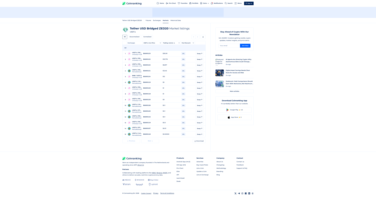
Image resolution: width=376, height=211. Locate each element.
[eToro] (139, 184)
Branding (219, 171)
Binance (159, 173)
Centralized (147, 37)
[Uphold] (153, 184)
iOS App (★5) (181, 165)
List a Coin (200, 168)
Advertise (200, 162)
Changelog (220, 165)
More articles (234, 91)
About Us (140, 165)
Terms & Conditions (167, 193)
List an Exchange (203, 175)
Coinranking (134, 3)
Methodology (221, 168)
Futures (148, 20)
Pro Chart (180, 168)
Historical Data (175, 20)
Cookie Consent (146, 193)
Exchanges (157, 20)
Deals (178, 181)
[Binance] (139, 180)
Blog (218, 175)
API (178, 175)
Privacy (155, 193)
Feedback (240, 165)
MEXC (154, 173)
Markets (166, 20)
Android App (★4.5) (183, 162)
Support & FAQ (242, 168)
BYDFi (165, 173)
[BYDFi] (126, 184)
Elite (178, 171)
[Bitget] (153, 180)
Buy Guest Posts (202, 165)
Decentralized (134, 37)
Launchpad (180, 178)
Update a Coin (202, 171)
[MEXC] (126, 180)
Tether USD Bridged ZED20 (132, 20)
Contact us (240, 162)
